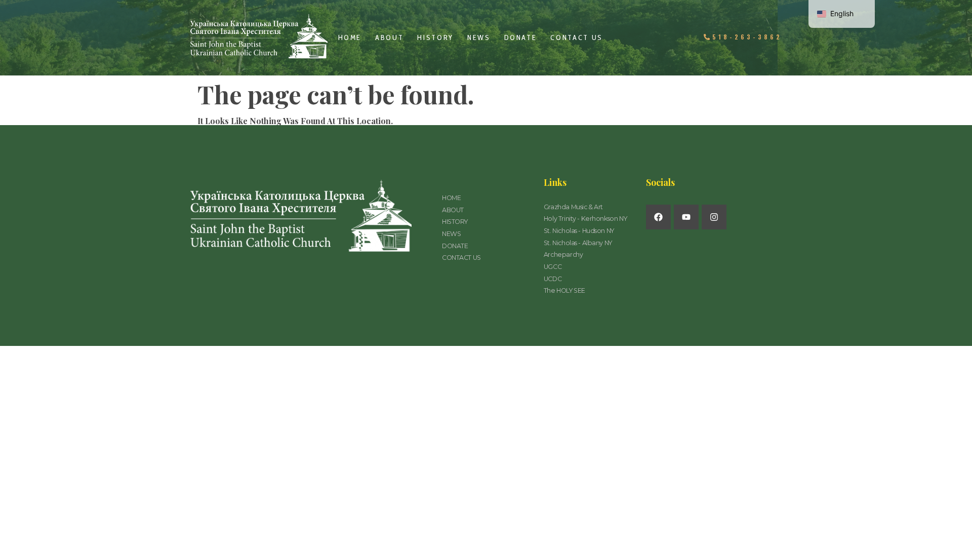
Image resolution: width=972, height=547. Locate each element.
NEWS (479, 37)
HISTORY (435, 37)
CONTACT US (576, 37)
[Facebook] (658, 217)
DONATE (520, 37)
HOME (350, 37)
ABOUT (389, 37)
